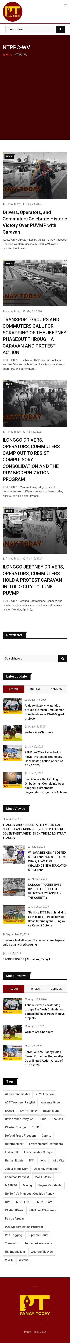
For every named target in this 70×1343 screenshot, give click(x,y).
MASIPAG (11, 1185)
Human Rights (14, 1160)
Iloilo (43, 1160)
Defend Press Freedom (20, 1135)
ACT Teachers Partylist (20, 1102)
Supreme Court (38, 1235)
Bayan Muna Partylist (19, 1119)
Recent (13, 689)
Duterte (46, 1135)
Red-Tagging (13, 1235)
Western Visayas (42, 1251)
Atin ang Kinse (50, 1102)
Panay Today (13, 204)
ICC (31, 1160)
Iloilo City (58, 1160)
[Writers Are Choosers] (12, 733)
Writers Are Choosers (39, 732)
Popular (35, 689)
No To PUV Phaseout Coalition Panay (29, 1193)
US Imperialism (15, 1251)
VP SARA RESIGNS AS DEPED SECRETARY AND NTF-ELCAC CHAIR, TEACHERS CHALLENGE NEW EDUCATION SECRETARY (47, 861)
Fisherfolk (11, 1152)
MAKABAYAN (43, 1177)
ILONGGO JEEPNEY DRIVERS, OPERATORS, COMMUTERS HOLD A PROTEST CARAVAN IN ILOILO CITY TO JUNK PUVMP (33, 580)
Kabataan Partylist (17, 1177)
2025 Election (45, 1094)
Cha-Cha (57, 1119)
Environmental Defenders (46, 1144)
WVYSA (24, 1260)
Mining (27, 1185)
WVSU (9, 1260)
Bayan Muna (51, 1110)
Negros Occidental (50, 1185)
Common (56, 689)
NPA (7, 1202)
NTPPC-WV (44, 1202)
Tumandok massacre (38, 1243)
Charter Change (15, 1127)
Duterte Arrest (14, 1144)
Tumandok (12, 1243)
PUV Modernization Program (24, 1227)
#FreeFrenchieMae (17, 1094)
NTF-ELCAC (23, 1202)
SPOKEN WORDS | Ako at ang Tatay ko (27, 959)
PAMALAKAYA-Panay (42, 1210)
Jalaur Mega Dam (16, 1169)
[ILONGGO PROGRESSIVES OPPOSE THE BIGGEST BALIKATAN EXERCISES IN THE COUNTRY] (14, 887)
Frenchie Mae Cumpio (38, 1152)
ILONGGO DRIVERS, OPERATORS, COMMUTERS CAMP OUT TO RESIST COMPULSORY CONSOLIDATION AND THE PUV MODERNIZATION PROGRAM (31, 459)
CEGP (42, 1119)
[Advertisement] (35, 94)
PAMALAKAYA (14, 1210)
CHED (35, 1127)
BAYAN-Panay (29, 1110)
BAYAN (9, 1110)
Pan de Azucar (14, 1218)
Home (8, 54)
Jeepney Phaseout (46, 1169)
